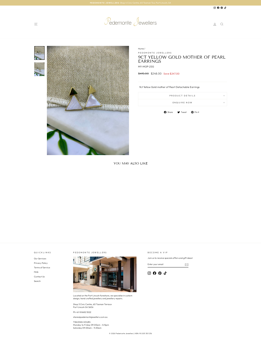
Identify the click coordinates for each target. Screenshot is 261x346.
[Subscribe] (186, 264)
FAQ (36, 272)
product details (183, 95)
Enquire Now (183, 102)
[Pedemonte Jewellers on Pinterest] (159, 273)
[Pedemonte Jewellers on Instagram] (149, 273)
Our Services (40, 258)
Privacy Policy (41, 263)
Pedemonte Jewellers (155, 53)
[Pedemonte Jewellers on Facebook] (154, 273)
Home (141, 48)
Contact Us (39, 276)
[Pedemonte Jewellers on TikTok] (165, 273)
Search (37, 281)
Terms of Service (42, 267)
